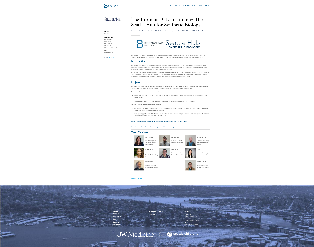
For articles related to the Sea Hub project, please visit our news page (153, 127)
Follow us (152, 214)
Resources (186, 5)
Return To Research (138, 178)
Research (178, 5)
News (193, 5)
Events (200, 5)
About (171, 5)
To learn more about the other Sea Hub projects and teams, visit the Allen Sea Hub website (159, 121)
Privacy (162, 243)
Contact (207, 5)
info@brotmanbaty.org (191, 216)
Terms (166, 243)
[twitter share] (109, 57)
